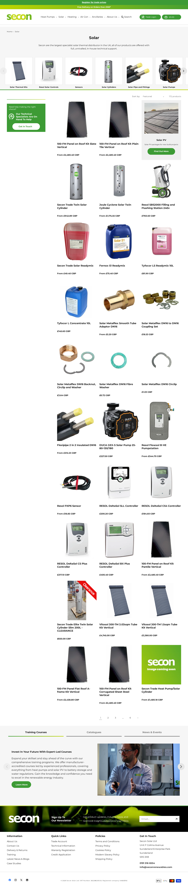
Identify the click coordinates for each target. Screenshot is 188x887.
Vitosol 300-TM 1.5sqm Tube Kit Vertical (159, 626)
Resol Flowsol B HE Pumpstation (154, 447)
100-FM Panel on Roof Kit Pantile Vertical (158, 565)
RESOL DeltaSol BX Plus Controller (114, 565)
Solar (17, 31)
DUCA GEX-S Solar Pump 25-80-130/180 (117, 447)
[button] (49, 17)
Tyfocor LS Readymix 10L (158, 265)
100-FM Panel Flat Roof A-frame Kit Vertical (73, 690)
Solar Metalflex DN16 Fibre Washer (116, 386)
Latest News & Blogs (18, 859)
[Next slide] (181, 766)
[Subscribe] (176, 819)
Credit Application (61, 854)
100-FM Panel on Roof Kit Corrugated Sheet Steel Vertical (115, 692)
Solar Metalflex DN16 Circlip (159, 384)
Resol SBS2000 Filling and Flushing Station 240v (158, 206)
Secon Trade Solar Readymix (75, 265)
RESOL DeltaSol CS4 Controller (161, 505)
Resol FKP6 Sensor (69, 505)
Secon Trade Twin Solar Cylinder (72, 206)
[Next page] (138, 718)
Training (11, 854)
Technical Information (63, 845)
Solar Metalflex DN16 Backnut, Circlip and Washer (76, 386)
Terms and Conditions (107, 841)
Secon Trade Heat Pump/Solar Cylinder (161, 690)
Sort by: (136, 96)
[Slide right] (183, 71)
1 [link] (100, 717)
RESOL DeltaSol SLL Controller (118, 505)
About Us (12, 841)
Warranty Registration (63, 850)
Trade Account (59, 841)
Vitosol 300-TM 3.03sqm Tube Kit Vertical (118, 626)
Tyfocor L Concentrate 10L (74, 323)
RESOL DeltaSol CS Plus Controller (72, 565)
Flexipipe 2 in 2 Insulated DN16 (76, 445)
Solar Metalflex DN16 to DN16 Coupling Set (160, 325)
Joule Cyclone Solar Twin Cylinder (115, 206)
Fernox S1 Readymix (112, 265)
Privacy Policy (102, 845)
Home (10, 31)
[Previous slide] (6, 766)
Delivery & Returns (17, 850)
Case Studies (14, 863)
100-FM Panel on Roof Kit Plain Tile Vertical (118, 145)
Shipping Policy (103, 859)
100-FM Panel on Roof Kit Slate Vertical (76, 145)
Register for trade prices (94, 2)
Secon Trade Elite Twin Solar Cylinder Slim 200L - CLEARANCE (75, 627)
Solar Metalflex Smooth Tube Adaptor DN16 (117, 325)
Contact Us (13, 845)
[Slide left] (3, 71)
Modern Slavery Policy (107, 854)
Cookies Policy (103, 850)
